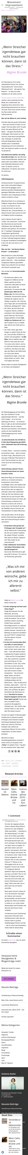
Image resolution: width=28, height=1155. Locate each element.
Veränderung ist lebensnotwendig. (12, 995)
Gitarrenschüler (6, 98)
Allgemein (4, 1035)
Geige (3, 763)
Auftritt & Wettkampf (8, 1037)
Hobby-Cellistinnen (18, 98)
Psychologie (5, 1055)
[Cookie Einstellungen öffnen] (2, 1153)
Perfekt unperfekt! (7, 1017)
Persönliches (5, 1053)
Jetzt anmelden (9, 979)
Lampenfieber (15, 763)
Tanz (3, 1060)
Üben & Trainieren (7, 1063)
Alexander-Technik (7, 1032)
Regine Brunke (17, 72)
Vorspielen (15, 766)
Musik (3, 10)
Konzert (8, 763)
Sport (3, 1058)
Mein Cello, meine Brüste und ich (12, 1000)
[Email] (19, 751)
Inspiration (4, 1048)
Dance (3, 1042)
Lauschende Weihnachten (9, 1005)
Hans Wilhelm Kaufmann (8, 819)
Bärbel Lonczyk (16, 600)
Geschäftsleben (6, 1045)
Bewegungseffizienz (8, 1040)
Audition (8, 760)
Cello (12, 760)
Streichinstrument (6, 766)
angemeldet (12, 940)
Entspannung (18, 760)
